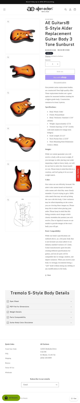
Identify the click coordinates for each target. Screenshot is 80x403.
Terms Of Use (9, 368)
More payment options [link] (60, 82)
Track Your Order (11, 349)
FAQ (6, 353)
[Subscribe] (56, 384)
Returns (7, 363)
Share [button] (49, 275)
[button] (4, 9)
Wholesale (8, 372)
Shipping (47, 56)
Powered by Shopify (22, 398)
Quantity (48, 60)
